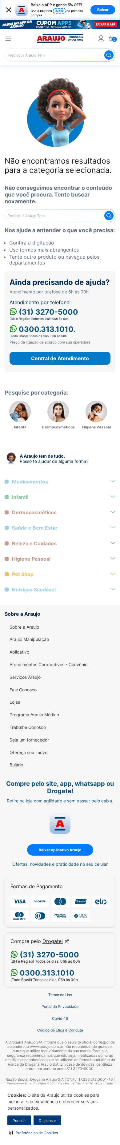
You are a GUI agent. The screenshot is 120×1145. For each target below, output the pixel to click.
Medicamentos (30, 482)
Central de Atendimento (60, 358)
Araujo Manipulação (29, 639)
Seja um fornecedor (29, 739)
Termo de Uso (60, 995)
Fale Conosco (23, 689)
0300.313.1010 (46, 972)
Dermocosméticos (34, 512)
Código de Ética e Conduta (60, 1030)
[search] (60, 55)
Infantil (20, 497)
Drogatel (52, 941)
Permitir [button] (19, 1120)
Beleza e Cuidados (34, 544)
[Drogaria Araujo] (60, 38)
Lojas (15, 702)
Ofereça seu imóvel (29, 752)
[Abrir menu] (8, 39)
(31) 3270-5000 (47, 312)
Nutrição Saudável (34, 590)
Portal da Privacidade (60, 1006)
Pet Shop (23, 574)
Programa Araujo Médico (34, 714)
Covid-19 (60, 1018)
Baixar (103, 9)
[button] (33, 1133)
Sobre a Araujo (24, 627)
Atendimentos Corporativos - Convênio (48, 664)
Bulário (16, 764)
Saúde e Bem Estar (35, 528)
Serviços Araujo (25, 677)
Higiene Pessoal (31, 559)
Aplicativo (19, 652)
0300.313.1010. (46, 329)
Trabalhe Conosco (28, 727)
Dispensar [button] (47, 1120)
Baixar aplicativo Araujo (60, 850)
